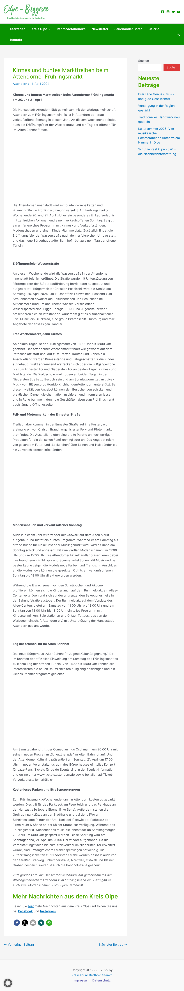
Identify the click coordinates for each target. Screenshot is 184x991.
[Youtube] (178, 12)
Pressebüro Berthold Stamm (92, 975)
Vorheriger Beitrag (19, 944)
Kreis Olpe (39, 29)
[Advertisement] (65, 167)
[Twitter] (173, 12)
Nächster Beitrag (113, 944)
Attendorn (20, 84)
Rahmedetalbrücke (71, 29)
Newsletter (100, 29)
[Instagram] (168, 12)
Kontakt (16, 40)
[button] (178, 34)
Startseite (17, 29)
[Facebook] (162, 12)
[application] (49, 29)
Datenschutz (101, 980)
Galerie (153, 29)
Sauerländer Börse (128, 29)
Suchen (143, 60)
